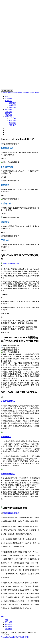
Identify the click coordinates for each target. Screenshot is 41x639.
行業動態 (12, 107)
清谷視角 (8, 109)
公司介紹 (12, 118)
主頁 (6, 96)
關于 (6, 620)
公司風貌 (12, 120)
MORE (3, 616)
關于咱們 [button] (8, 116)
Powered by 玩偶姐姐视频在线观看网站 (15, 637)
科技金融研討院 (8, 474)
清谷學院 (8, 112)
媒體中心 (8, 624)
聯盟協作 (12, 125)
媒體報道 (12, 103)
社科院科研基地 (8, 401)
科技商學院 (6, 437)
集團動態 (12, 105)
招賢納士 (8, 114)
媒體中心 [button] (8, 101)
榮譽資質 (12, 123)
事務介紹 (8, 98)
